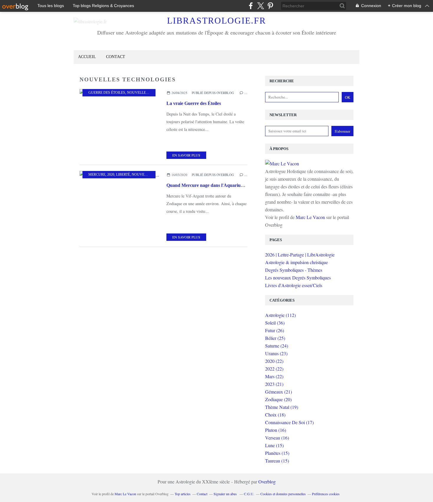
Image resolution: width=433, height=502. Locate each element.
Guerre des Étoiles (106, 92)
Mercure (96, 174)
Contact (115, 57)
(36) (275, 323)
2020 (110, 174)
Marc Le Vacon (310, 217)
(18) (275, 415)
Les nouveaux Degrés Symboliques (298, 277)
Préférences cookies (326, 493)
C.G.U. (249, 493)
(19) (281, 407)
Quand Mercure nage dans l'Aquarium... (207, 185)
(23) (276, 353)
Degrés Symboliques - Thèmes (293, 270)
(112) (280, 315)
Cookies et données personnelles (283, 493)
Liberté (123, 174)
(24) (276, 346)
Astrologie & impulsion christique (296, 262)
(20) (278, 399)
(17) (289, 422)
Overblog (267, 481)
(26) (274, 330)
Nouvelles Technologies (151, 92)
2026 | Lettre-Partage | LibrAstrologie (300, 254)
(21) (274, 384)
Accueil (87, 57)
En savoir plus (186, 155)
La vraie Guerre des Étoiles (193, 103)
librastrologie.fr (216, 20)
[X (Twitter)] (260, 5)
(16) (275, 430)
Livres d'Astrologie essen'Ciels (293, 285)
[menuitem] (87, 57)
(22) (274, 361)
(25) (275, 338)
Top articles (183, 493)
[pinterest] (270, 5)
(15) (274, 445)
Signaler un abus (226, 493)
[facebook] (250, 5)
